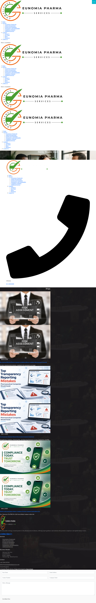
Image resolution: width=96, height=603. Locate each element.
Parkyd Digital (29, 569)
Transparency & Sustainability (10, 545)
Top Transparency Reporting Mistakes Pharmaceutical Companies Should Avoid (17, 436)
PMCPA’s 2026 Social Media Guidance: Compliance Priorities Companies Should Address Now (20, 511)
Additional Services (7, 546)
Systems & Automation (8, 542)
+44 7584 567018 (4, 562)
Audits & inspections (8, 540)
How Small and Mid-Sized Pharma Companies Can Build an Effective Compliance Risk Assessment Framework (23, 362)
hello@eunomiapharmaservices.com (9, 564)
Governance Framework (8, 539)
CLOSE (94, 1)
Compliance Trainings (8, 543)
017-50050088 (10, 284)
